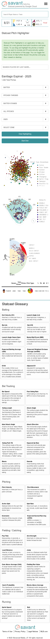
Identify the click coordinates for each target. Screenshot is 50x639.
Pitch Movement (33, 487)
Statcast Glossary (15, 303)
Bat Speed (5, 391)
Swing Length (7, 408)
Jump (29, 550)
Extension (5, 516)
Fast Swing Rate (32, 391)
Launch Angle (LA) (33, 315)
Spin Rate (30, 504)
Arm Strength (31, 536)
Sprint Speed (6, 607)
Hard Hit (30, 325)
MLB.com (44, 631)
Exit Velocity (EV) (8, 315)
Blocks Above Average (35, 585)
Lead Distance (7, 550)
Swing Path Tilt (7, 443)
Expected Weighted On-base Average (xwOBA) (37, 350)
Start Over (25, 141)
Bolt (28, 607)
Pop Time (5, 536)
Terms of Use (7, 631)
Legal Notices (33, 631)
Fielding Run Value (33, 564)
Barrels (4, 325)
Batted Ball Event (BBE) (35, 337)
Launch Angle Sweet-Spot (11, 337)
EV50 (4, 366)
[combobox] (25, 14)
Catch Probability (8, 585)
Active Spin (6, 504)
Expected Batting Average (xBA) (11, 350)
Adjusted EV (31, 366)
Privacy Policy (20, 631)
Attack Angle (31, 408)
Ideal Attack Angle (8, 424)
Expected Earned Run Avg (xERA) (36, 517)
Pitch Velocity (7, 487)
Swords (29, 461)
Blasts (4, 461)
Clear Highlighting (25, 134)
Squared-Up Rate (33, 443)
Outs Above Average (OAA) (12, 564)
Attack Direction (32, 424)
